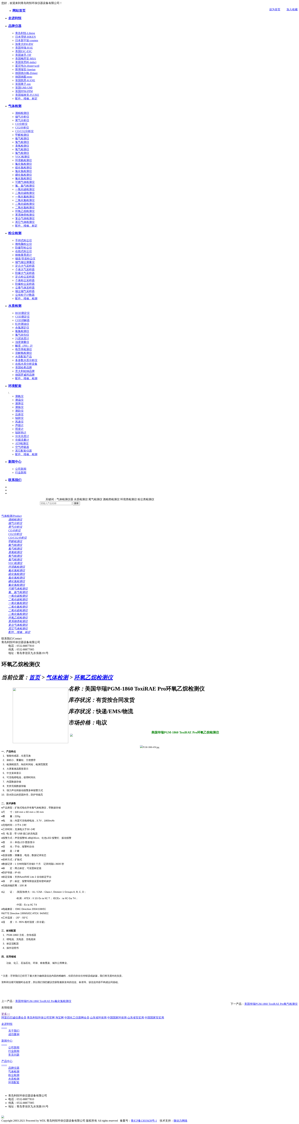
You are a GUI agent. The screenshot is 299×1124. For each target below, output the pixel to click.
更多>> (5, 1013)
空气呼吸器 (22, 447)
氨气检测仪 (22, 138)
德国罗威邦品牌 (25, 374)
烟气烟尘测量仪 (25, 262)
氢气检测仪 (22, 142)
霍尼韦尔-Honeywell (27, 65)
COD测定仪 (22, 316)
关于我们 (13, 1030)
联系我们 (14, 480)
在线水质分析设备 (26, 363)
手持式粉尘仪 (23, 240)
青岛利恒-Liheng (25, 33)
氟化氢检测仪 (23, 163)
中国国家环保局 (117, 1017)
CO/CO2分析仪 (24, 131)
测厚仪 (19, 403)
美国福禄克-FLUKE (27, 94)
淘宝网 (59, 1017)
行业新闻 (20, 472)
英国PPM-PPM (24, 91)
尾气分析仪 (22, 120)
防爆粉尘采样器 (25, 283)
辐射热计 (20, 432)
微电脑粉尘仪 (23, 244)
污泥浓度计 (22, 338)
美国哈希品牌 (23, 367)
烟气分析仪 (22, 116)
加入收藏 (292, 9)
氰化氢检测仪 (23, 178)
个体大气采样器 (25, 269)
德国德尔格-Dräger (26, 73)
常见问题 (13, 1054)
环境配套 (14, 386)
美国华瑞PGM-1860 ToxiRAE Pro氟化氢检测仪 (43, 1001)
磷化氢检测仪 (23, 174)
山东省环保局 (98, 1017)
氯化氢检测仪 (23, 171)
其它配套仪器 (23, 450)
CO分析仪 (21, 123)
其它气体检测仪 (25, 222)
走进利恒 (14, 18)
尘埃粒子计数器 (25, 294)
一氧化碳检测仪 (25, 189)
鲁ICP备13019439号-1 (144, 1120)
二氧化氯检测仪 (25, 207)
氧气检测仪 (22, 149)
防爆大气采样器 (25, 273)
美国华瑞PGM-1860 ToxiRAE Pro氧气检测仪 (271, 1003)
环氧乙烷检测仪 (25, 211)
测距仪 (19, 410)
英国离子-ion (23, 84)
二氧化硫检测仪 (25, 203)
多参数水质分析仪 (26, 360)
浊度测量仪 (22, 342)
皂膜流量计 (22, 439)
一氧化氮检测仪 (25, 196)
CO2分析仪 (22, 127)
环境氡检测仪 (23, 160)
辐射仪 (19, 418)
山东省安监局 (135, 1017)
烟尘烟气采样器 (25, 291)
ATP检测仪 (22, 443)
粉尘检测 (14, 233)
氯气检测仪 (22, 153)
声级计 (19, 425)
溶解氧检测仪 (23, 352)
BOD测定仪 (22, 313)
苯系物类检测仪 (25, 214)
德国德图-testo (23, 76)
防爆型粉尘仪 (23, 247)
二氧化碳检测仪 (25, 192)
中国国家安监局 (154, 1017)
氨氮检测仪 (22, 331)
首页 (34, 677)
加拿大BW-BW (24, 44)
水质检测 (14, 306)
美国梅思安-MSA (25, 58)
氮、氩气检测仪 (25, 185)
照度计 (19, 428)
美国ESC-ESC (23, 51)
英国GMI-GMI (23, 87)
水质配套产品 (23, 356)
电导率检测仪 (23, 349)
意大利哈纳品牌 (25, 371)
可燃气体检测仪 (25, 182)
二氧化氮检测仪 (25, 200)
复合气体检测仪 (25, 218)
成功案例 (13, 1034)
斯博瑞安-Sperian (25, 69)
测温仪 (19, 399)
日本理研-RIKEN (25, 36)
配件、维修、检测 (26, 298)
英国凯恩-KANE (25, 80)
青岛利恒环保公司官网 (41, 1017)
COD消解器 (22, 320)
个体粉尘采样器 (25, 280)
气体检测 (14, 106)
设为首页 (274, 9)
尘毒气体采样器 (25, 287)
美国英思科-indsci (25, 62)
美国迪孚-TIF (23, 54)
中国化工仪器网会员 (76, 1017)
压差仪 (19, 414)
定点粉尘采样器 (25, 276)
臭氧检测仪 (22, 145)
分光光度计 (22, 436)
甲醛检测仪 (22, 134)
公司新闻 (20, 468)
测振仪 (19, 407)
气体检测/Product (11, 515)
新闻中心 (14, 461)
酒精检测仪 (22, 113)
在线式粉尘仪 (23, 251)
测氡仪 (19, 396)
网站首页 (19, 10)
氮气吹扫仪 (22, 334)
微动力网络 (180, 1120)
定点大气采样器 (25, 265)
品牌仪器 (14, 26)
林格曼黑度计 (23, 254)
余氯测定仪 (22, 327)
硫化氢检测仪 (23, 167)
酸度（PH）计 (24, 345)
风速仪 (19, 421)
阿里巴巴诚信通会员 (13, 1017)
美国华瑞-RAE (24, 47)
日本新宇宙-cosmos (26, 40)
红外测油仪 (22, 323)
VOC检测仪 (22, 156)
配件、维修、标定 (26, 98)
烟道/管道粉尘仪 (25, 258)
